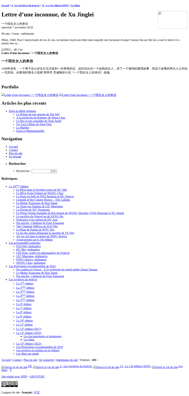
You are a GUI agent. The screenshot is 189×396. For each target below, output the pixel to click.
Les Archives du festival (23, 279)
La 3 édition (25, 291)
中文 (37, 392)
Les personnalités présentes (24, 243)
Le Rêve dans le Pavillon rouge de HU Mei (41, 189)
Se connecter (46, 359)
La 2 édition (25, 287)
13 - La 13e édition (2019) (55, 5)
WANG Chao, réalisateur (31, 262)
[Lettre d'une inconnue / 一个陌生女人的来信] (30, 95)
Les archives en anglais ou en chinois (37, 350)
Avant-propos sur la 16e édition (34, 239)
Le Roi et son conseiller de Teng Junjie (38, 121)
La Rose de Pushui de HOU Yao (35, 229)
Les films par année (27, 353)
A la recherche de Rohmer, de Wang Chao (40, 117)
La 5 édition (25, 300)
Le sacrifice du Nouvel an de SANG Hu (39, 216)
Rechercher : (23, 171)
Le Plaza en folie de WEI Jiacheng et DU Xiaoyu (45, 196)
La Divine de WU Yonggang (33, 209)
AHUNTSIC (37, 376)
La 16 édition (18, 186)
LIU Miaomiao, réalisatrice (32, 256)
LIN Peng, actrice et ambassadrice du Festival (42, 252)
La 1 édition (24, 283)
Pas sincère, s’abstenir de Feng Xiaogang (40, 223)
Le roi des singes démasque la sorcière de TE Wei (45, 233)
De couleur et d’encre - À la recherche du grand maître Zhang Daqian (56, 269)
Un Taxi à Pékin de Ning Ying (34, 124)
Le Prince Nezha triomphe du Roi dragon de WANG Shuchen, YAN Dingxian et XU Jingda (70, 213)
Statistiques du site (67, 359)
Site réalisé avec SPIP (14, 376)
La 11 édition (24, 324)
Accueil (5, 5)
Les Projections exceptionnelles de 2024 (32, 266)
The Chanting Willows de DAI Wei (37, 226)
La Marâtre (22, 127)
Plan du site (15, 153)
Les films (75, 5)
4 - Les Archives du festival (25, 5)
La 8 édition (23, 312)
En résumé (15, 156)
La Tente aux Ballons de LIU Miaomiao (39, 206)
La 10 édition (24, 320)
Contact (13, 149)
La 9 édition (23, 316)
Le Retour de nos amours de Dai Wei (37, 114)
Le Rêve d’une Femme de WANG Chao (39, 193)
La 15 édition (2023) (28, 343)
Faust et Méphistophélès (30, 130)
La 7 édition (23, 308)
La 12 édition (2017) (28, 328)
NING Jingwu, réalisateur (31, 259)
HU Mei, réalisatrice (28, 249)
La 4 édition (25, 295)
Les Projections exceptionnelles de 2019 (39, 347)
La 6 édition (23, 304)
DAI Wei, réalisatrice (28, 246)
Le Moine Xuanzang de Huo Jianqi (36, 203)
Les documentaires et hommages (42, 336)
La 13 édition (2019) (28, 333)
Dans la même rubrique (22, 111)
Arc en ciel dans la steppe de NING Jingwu (41, 236)
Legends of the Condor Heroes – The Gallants (43, 199)
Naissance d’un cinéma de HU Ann (37, 219)
